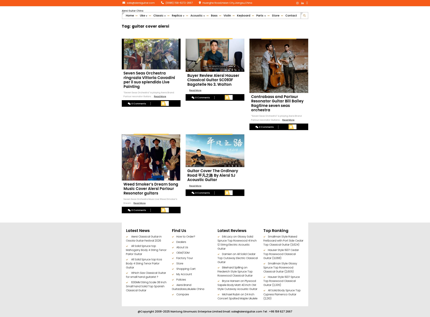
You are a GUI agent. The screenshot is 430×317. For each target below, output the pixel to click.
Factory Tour (184, 258)
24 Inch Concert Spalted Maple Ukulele (237, 296)
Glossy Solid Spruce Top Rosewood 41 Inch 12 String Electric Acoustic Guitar (237, 243)
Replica (177, 15)
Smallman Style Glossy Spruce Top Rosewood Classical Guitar (280, 267)
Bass (214, 15)
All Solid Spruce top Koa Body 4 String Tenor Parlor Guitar (144, 263)
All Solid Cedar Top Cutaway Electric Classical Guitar (238, 258)
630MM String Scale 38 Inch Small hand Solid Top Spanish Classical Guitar (146, 286)
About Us (182, 247)
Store (275, 15)
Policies (181, 280)
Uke (142, 15)
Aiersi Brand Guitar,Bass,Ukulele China (188, 287)
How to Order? (185, 237)
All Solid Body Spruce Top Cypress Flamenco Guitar (282, 292)
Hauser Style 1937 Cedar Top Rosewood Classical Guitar (281, 254)
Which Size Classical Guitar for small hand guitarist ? (146, 275)
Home (130, 15)
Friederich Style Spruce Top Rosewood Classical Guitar (235, 274)
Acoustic (196, 15)
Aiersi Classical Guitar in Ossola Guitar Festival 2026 (144, 239)
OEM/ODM (182, 253)
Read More (160, 96)
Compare (182, 294)
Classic (158, 15)
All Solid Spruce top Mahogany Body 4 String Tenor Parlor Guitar (146, 250)
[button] (304, 15)
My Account (184, 274)
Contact (291, 15)
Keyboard (243, 15)
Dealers (181, 242)
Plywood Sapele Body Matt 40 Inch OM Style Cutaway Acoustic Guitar (237, 285)
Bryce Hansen (231, 281)
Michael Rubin (231, 294)
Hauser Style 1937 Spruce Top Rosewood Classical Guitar (281, 281)
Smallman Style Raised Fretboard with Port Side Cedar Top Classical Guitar (283, 241)
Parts (259, 15)
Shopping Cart (186, 269)
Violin (227, 15)
